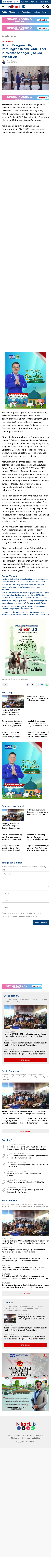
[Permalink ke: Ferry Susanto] (4, 62)
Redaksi (39, 1435)
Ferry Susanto (11, 61)
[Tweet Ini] (32, 684)
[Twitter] (24, 1428)
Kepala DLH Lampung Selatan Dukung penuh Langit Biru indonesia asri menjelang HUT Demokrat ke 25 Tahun (25, 602)
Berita (4, 41)
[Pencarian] (47, 7)
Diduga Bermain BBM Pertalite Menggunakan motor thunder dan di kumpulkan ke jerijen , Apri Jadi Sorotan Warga (25, 1277)
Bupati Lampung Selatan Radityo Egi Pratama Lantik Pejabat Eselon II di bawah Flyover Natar (25, 1044)
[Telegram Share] (42, 684)
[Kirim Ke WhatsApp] (47, 684)
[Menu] (3, 6)
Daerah (10, 41)
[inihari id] (16, 6)
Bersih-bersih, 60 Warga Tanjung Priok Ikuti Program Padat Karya (25, 1191)
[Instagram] (28, 1428)
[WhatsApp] (33, 1428)
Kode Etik (20, 1435)
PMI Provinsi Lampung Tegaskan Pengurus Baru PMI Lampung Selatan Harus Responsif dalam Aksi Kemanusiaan (23, 587)
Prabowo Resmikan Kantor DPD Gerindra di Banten (25, 1174)
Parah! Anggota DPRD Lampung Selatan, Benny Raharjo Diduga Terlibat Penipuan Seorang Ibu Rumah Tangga (26, 1148)
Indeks (10, 1435)
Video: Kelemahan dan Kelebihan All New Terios (26, 1182)
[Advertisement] (25, 243)
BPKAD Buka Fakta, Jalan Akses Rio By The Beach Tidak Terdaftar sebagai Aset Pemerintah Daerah (24, 1053)
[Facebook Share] (27, 684)
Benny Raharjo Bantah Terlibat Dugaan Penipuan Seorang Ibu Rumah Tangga (27, 1157)
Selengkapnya (25, 1060)
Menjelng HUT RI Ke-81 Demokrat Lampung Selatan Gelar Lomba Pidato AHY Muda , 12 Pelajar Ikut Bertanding (25, 580)
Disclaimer (15, 1438)
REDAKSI (30, 1435)
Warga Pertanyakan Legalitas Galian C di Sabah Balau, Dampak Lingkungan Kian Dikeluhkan (24, 607)
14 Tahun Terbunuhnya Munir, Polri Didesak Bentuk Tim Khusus (28, 1165)
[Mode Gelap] (43, 7)
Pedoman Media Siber (31, 1438)
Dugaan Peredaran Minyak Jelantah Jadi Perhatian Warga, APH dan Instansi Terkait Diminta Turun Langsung (25, 613)
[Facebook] (19, 1428)
